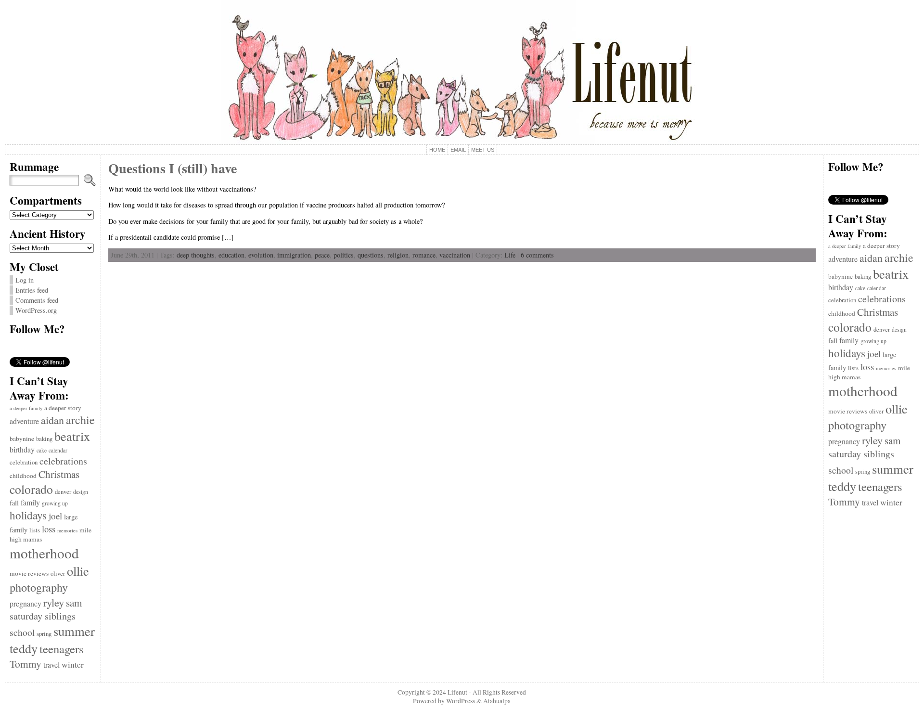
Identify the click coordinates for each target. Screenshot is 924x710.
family (30, 502)
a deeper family (26, 408)
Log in (24, 279)
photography (39, 587)
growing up (55, 503)
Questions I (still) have (172, 168)
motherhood (44, 552)
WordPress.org (36, 310)
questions (371, 254)
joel (55, 516)
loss (48, 529)
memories (67, 530)
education (231, 254)
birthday (22, 449)
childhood (23, 475)
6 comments (537, 254)
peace (322, 254)
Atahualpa (497, 701)
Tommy (25, 664)
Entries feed (31, 290)
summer (74, 631)
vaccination (454, 254)
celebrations (63, 460)
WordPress (460, 701)
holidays (28, 515)
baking (44, 439)
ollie (78, 570)
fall (14, 502)
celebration (24, 462)
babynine (22, 438)
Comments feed (36, 300)
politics (344, 254)
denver (63, 492)
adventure (24, 421)
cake (42, 450)
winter (73, 664)
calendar (58, 450)
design (80, 491)
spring (44, 634)
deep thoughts (196, 254)
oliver (58, 573)
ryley (53, 602)
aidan (52, 420)
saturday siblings (43, 615)
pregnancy (25, 603)
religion (398, 254)
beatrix (72, 435)
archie (80, 419)
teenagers (61, 649)
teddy (24, 648)
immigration (294, 254)
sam (74, 602)
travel (51, 664)
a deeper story (62, 407)
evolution (260, 254)
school (22, 632)
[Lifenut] (462, 72)
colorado (31, 489)
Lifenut (457, 692)
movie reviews (29, 573)
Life (509, 254)
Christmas (58, 474)
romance (424, 254)
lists (34, 530)
